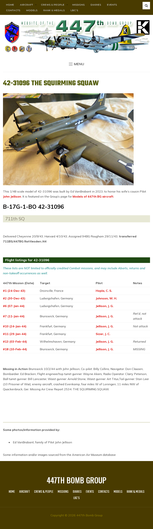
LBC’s (74, 10)
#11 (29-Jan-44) (14, 334)
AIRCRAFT (26, 4)
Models (31, 10)
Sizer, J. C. (103, 334)
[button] (76, 64)
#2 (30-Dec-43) (14, 298)
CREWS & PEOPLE (52, 4)
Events (112, 4)
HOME (10, 4)
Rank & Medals (54, 10)
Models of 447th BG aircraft (93, 196)
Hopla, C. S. (104, 291)
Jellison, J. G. (104, 306)
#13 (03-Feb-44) (15, 341)
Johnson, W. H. (106, 298)
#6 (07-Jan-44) (14, 306)
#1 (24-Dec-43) (14, 291)
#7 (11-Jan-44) (14, 316)
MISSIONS (78, 4)
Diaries (95, 4)
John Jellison (12, 196)
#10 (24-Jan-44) (14, 326)
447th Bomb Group (76, 480)
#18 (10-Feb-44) (15, 349)
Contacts (13, 10)
